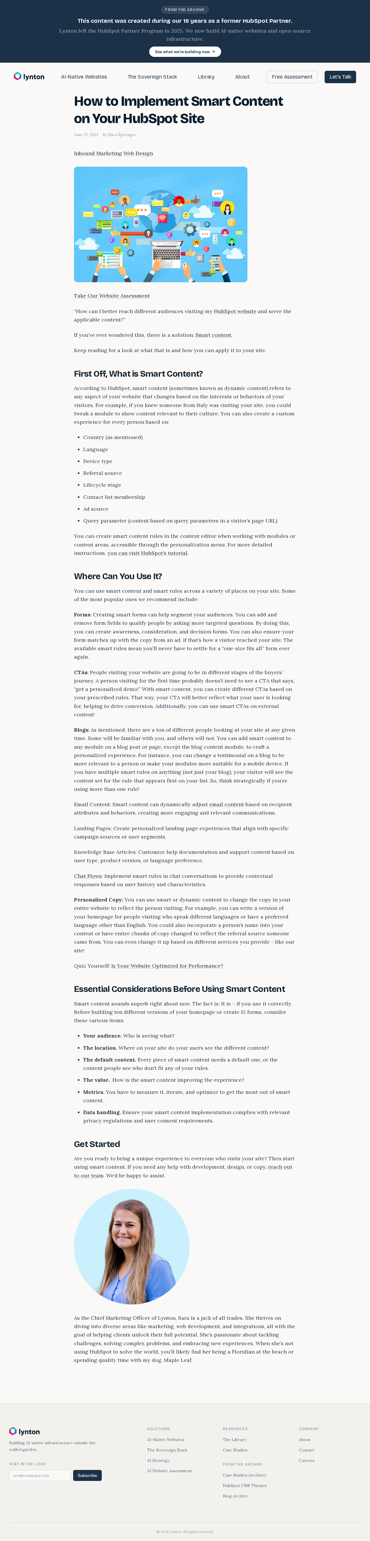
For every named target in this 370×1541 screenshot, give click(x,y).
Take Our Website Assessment (112, 295)
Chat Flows (88, 876)
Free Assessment (292, 77)
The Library (234, 1439)
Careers (306, 1460)
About (242, 77)
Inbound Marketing (98, 153)
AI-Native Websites (84, 77)
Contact (306, 1450)
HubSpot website (235, 311)
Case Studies (235, 1450)
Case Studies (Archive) (244, 1475)
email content (226, 804)
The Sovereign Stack (152, 77)
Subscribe (87, 1475)
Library (206, 77)
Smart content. (213, 335)
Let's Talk (340, 77)
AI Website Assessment (169, 1470)
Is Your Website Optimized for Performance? (167, 965)
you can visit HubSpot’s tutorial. (148, 553)
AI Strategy (158, 1460)
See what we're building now (182, 51)
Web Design (138, 153)
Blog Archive (235, 1496)
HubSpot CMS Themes (245, 1485)
